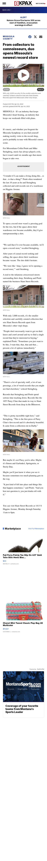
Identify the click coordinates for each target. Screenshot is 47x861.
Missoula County (8, 37)
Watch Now (40, 3)
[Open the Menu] (4, 3)
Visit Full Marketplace (36, 528)
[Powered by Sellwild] (40, 669)
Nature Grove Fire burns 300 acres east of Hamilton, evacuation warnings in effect (23, 22)
